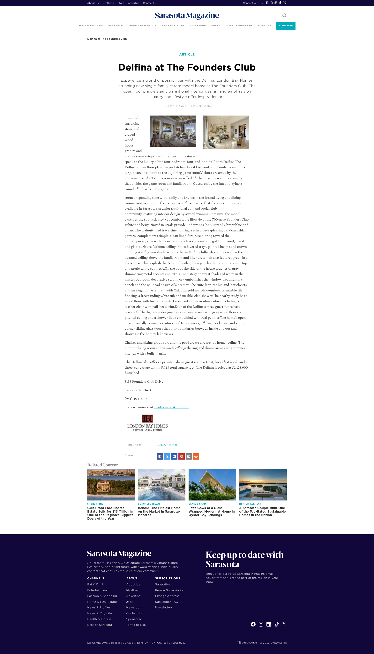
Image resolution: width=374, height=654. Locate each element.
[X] (284, 626)
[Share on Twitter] (167, 456)
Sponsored (134, 619)
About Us (93, 3)
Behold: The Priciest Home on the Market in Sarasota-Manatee (159, 511)
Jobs (129, 601)
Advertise (133, 3)
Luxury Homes (167, 444)
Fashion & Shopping (102, 596)
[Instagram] (271, 3)
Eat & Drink (116, 25)
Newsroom (134, 607)
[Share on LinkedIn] (174, 456)
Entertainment (97, 590)
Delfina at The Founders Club (107, 39)
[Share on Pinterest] (181, 456)
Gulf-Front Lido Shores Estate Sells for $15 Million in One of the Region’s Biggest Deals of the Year (110, 513)
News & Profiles (98, 607)
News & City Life (173, 25)
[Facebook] (267, 3)
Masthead (108, 3)
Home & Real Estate (142, 25)
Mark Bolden (177, 106)
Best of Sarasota (91, 25)
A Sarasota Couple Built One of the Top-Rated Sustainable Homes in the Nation (262, 511)
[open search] (284, 15)
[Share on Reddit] (196, 456)
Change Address (167, 596)
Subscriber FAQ (166, 601)
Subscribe (286, 25)
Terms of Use (136, 624)
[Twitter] (284, 3)
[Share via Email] (189, 456)
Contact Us (149, 3)
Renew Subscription (169, 590)
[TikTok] (280, 3)
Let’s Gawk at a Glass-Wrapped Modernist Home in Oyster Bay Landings (212, 511)
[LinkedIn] (276, 3)
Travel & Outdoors (238, 25)
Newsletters (164, 607)
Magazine (264, 25)
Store (121, 3)
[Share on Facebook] (160, 456)
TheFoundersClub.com (171, 407)
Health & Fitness (99, 619)
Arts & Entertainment (205, 25)
